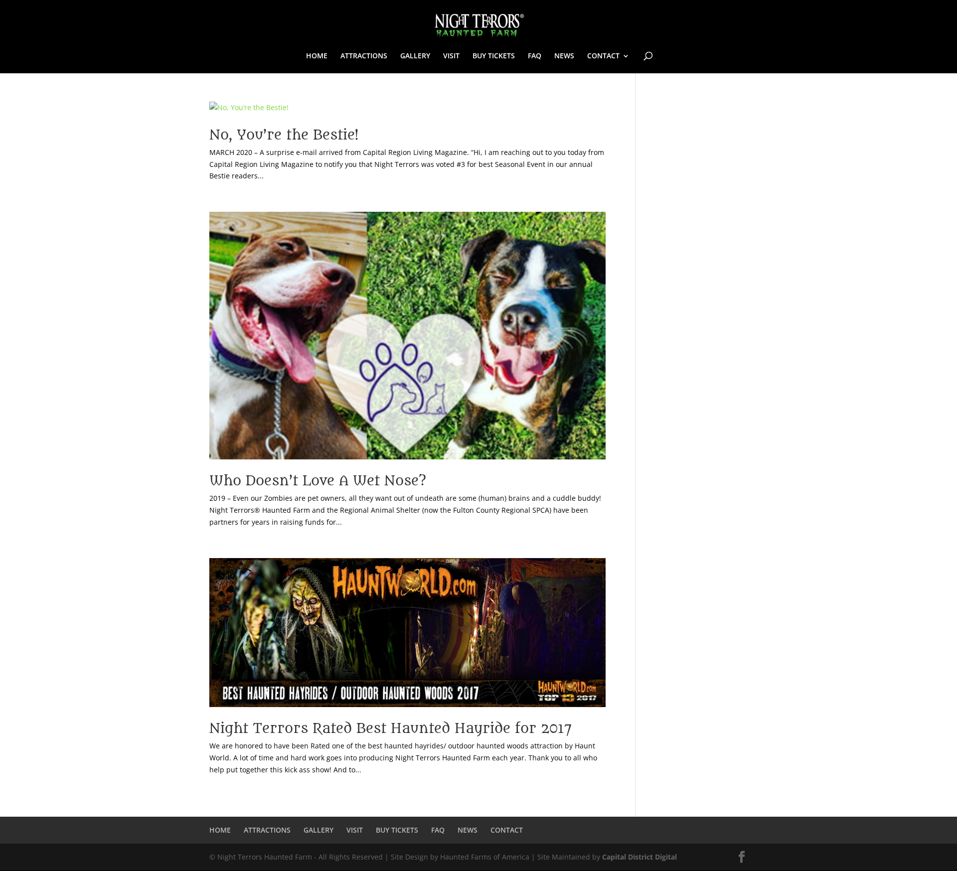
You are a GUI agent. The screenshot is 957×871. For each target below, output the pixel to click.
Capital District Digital (639, 857)
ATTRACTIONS (363, 56)
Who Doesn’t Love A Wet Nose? (317, 481)
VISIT (451, 56)
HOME (316, 56)
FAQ (534, 56)
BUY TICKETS (494, 56)
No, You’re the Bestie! (283, 135)
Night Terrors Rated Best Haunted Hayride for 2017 (390, 728)
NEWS (564, 56)
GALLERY (415, 56)
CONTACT (603, 56)
